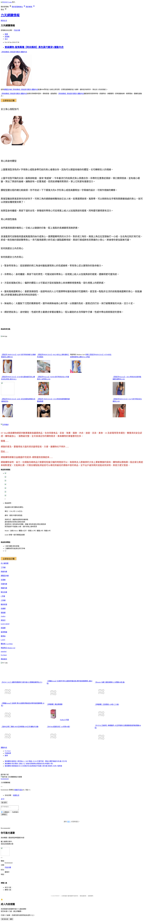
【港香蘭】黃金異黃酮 (54, 704)
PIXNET (57, 896)
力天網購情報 (10, 15)
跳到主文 (4, 20)
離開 (11, 919)
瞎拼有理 (4, 604)
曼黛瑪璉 (4, 632)
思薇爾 (3, 628)
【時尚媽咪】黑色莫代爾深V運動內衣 (14, 52)
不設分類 (17, 30)
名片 (6, 39)
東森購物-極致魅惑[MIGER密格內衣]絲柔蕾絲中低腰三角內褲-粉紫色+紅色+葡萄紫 (33, 766)
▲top (2, 799)
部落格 (7, 36)
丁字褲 (3, 567)
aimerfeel (3, 651)
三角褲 (3, 600)
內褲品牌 (8, 753)
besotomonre (5, 779)
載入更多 (4, 802)
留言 (20, 790)
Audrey (3, 616)
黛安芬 (3, 620)
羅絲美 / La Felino (7, 644)
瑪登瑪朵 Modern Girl (8, 648)
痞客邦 (16, 790)
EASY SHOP (5, 624)
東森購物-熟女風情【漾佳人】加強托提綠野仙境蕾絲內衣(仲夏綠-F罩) (29, 763)
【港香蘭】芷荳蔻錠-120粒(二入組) (107, 704)
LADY (3, 640)
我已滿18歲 (5, 919)
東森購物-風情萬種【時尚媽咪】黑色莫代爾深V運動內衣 (34, 47)
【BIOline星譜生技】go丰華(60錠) (58, 726)
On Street (4, 655)
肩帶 (6, 755)
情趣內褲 (4, 588)
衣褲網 (3, 608)
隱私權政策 (83, 896)
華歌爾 (3, 612)
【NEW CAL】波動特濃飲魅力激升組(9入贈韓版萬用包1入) (21, 682)
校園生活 (16, 795)
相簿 (6, 34)
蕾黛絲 (3, 636)
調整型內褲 (8, 89)
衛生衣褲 (4, 592)
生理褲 (3, 580)
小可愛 (66, 720)
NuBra (62, 720)
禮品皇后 (4, 659)
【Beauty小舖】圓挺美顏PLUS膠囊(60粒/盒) (110, 682)
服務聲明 (90, 896)
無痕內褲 (4, 571)
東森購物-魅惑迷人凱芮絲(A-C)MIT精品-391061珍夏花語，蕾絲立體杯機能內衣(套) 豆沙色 (36, 761)
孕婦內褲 (4, 584)
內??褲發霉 (4, 563)
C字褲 (3, 596)
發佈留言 (4, 814)
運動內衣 (4, 747)
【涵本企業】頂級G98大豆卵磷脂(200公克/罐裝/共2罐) (19, 726)
